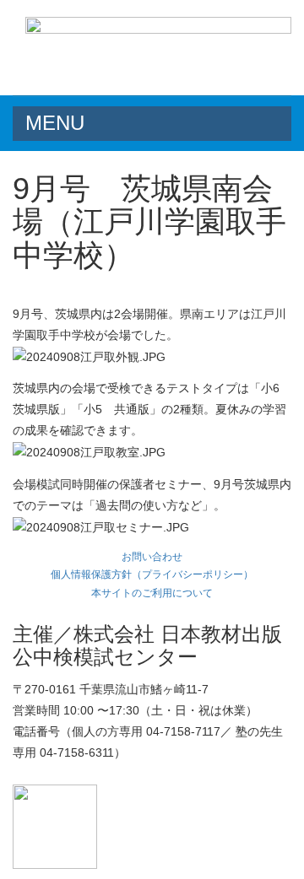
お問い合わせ (152, 557)
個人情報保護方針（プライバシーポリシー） (152, 574)
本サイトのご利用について (152, 593)
